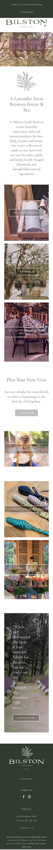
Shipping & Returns (39, 837)
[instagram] (29, 796)
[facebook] (23, 796)
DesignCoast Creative (37, 843)
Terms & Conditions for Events (18, 837)
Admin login (26, 847)
